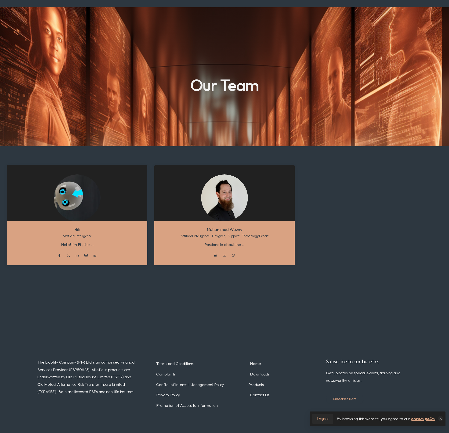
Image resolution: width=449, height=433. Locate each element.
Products (256, 384)
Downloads (259, 374)
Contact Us (259, 394)
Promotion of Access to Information (186, 405)
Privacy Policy (168, 394)
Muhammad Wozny (224, 229)
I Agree (322, 418)
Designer (218, 236)
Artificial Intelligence (77, 236)
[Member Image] (77, 197)
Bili (77, 229)
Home (255, 363)
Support (233, 236)
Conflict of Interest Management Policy (190, 384)
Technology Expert (255, 236)
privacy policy (423, 418)
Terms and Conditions (175, 363)
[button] (440, 418)
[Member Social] (59, 255)
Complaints (165, 374)
